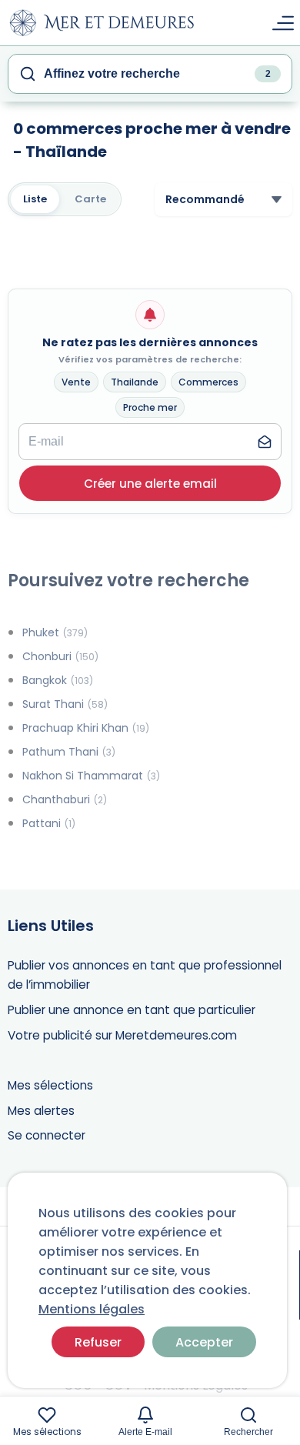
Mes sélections (50, 1085)
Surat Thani (65, 704)
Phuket (55, 632)
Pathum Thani (68, 751)
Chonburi (60, 656)
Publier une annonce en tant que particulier (131, 1010)
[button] (150, 483)
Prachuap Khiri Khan (85, 728)
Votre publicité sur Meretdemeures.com (122, 1035)
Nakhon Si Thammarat (91, 775)
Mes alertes (41, 1111)
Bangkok (57, 680)
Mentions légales (91, 1309)
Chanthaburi (64, 799)
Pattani (48, 823)
